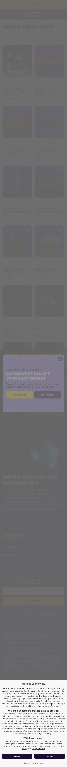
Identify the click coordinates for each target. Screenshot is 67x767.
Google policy (38, 748)
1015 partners (20, 688)
